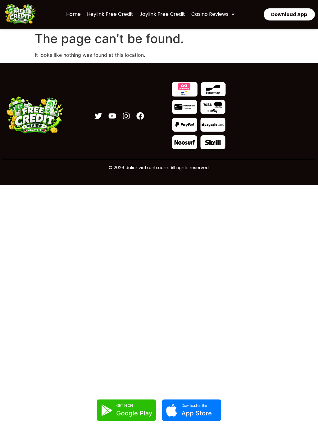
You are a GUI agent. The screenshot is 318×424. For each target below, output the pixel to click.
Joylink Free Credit (162, 14)
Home (73, 14)
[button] (213, 14)
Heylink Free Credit (110, 14)
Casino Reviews (210, 14)
